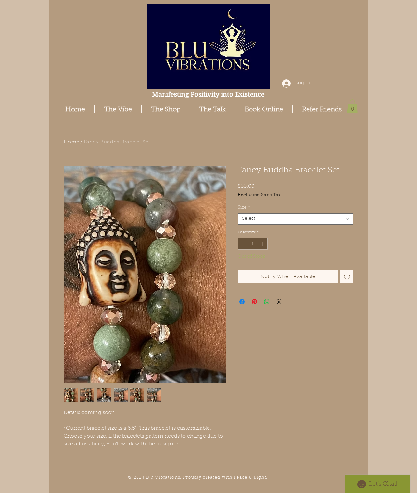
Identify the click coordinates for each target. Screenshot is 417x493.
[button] (352, 106)
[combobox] (295, 219)
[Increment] (263, 243)
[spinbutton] (253, 243)
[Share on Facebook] (242, 302)
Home (71, 142)
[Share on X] (279, 302)
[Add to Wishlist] (346, 276)
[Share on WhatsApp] (267, 302)
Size (244, 207)
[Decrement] (243, 243)
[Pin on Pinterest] (254, 302)
